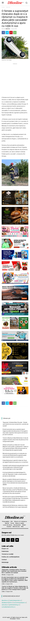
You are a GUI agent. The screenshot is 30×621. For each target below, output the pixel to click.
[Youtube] (17, 540)
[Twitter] (7, 32)
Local (3, 583)
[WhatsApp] (14, 32)
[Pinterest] (11, 32)
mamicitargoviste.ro (15, 600)
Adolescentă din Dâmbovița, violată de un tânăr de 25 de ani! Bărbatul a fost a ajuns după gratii (15, 506)
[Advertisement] (15, 80)
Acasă (3, 7)
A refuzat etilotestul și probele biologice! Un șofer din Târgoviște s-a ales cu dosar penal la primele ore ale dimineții (15, 474)
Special (4, 574)
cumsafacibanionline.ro (8, 607)
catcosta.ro (5, 605)
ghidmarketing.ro (14, 605)
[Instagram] (8, 540)
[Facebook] (3, 32)
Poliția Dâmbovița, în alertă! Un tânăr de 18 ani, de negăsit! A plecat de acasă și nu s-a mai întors (15, 461)
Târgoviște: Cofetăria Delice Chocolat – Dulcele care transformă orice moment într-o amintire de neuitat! (15, 424)
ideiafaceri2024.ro (7, 602)
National (8, 7)
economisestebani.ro (20, 602)
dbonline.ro (5, 600)
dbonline (8, 28)
